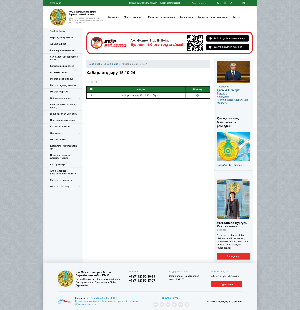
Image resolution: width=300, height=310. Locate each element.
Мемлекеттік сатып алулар (213, 17)
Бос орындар (57, 164)
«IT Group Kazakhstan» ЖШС (102, 298)
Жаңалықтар (187, 17)
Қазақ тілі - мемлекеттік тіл (63, 147)
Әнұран (237, 165)
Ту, (230, 165)
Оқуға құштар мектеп (62, 37)
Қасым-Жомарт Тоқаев (228, 91)
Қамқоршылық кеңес (62, 65)
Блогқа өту (233, 256)
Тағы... (236, 16)
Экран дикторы (171, 298)
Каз (243, 3)
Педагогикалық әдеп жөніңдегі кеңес (61, 156)
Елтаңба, (222, 165)
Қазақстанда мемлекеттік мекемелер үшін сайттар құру (106, 301)
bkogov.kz (55, 3)
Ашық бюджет (58, 43)
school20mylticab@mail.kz (225, 276)
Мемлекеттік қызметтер (161, 17)
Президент (223, 86)
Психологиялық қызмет (63, 120)
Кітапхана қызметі (60, 126)
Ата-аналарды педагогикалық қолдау (63, 172)
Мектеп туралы (132, 17)
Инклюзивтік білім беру (63, 113)
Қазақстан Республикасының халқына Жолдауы (232, 99)
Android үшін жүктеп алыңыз (229, 38)
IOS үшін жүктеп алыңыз (227, 47)
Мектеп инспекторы (61, 78)
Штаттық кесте (58, 72)
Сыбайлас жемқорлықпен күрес (64, 58)
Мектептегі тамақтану (62, 180)
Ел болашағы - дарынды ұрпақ (63, 106)
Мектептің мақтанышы (63, 85)
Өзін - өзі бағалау (60, 186)
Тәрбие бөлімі (58, 30)
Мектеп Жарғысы (59, 91)
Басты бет (113, 17)
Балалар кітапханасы (62, 50)
